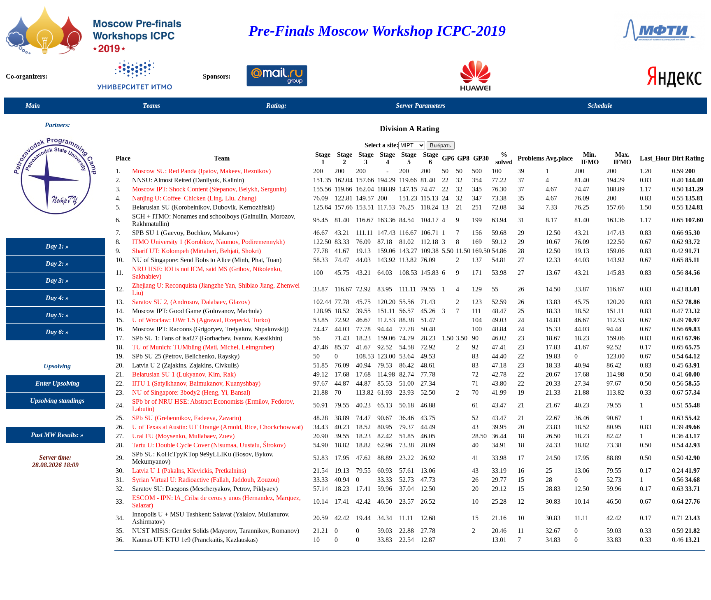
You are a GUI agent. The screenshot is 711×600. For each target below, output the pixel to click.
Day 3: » (57, 280)
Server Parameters (420, 105)
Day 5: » (57, 315)
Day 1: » (57, 246)
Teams (151, 105)
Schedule (600, 105)
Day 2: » (57, 263)
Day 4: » (57, 297)
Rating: (276, 105)
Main (33, 105)
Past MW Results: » (57, 434)
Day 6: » (57, 331)
